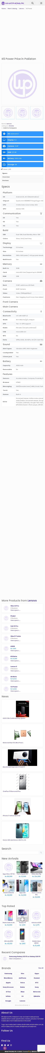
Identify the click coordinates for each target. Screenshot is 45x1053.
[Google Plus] (5, 1045)
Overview (6, 177)
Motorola (36, 992)
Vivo (22, 973)
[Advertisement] (22, 33)
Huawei (37, 978)
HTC (36, 983)
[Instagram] (11, 1045)
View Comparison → (16, 959)
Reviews (5, 180)
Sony (37, 987)
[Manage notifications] (5, 1048)
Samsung (8, 973)
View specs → (15, 610)
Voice (22, 983)
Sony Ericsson (8, 987)
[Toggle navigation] (41, 3)
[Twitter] (8, 1045)
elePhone (22, 978)
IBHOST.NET (36, 1051)
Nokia (22, 987)
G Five (8, 992)
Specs (4, 173)
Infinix (8, 996)
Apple (8, 983)
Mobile (11, 126)
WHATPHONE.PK (10, 1051)
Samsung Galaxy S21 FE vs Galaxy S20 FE (24, 956)
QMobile (37, 996)
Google (8, 1001)
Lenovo (32, 600)
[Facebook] (2, 1045)
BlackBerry (8, 978)
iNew (22, 992)
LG (22, 996)
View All (40, 968)
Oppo (37, 973)
